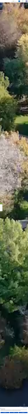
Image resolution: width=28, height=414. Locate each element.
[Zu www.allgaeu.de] (19, 1)
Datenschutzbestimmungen (25, 407)
